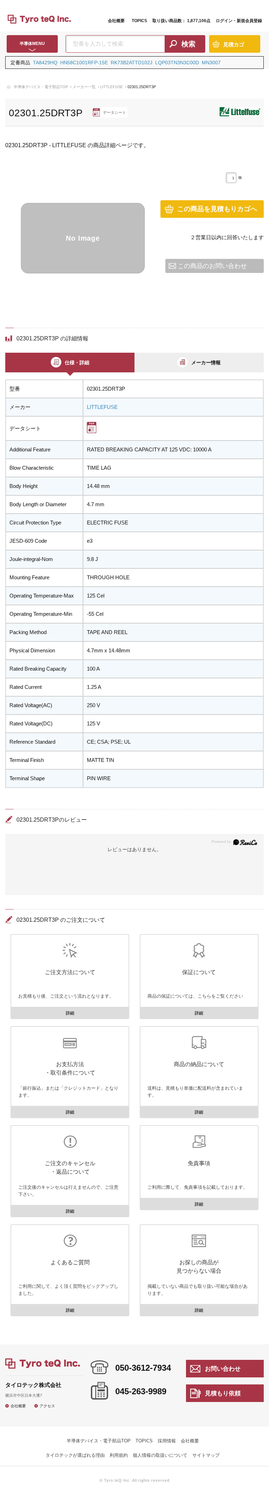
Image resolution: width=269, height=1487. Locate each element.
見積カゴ (233, 44)
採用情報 (167, 1440)
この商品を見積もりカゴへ (217, 209)
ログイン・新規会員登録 (239, 20)
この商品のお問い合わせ (212, 265)
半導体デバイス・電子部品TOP (41, 87)
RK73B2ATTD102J (131, 62)
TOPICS (139, 20)
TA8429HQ (45, 62)
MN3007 (211, 62)
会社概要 (116, 20)
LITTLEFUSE (111, 87)
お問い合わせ (223, 1368)
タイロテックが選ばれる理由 (75, 1455)
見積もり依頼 (223, 1393)
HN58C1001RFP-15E (84, 62)
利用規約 (119, 1455)
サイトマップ (206, 1455)
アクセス (47, 1406)
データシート (114, 112)
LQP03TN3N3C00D (177, 62)
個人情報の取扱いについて (160, 1455)
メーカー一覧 (84, 87)
